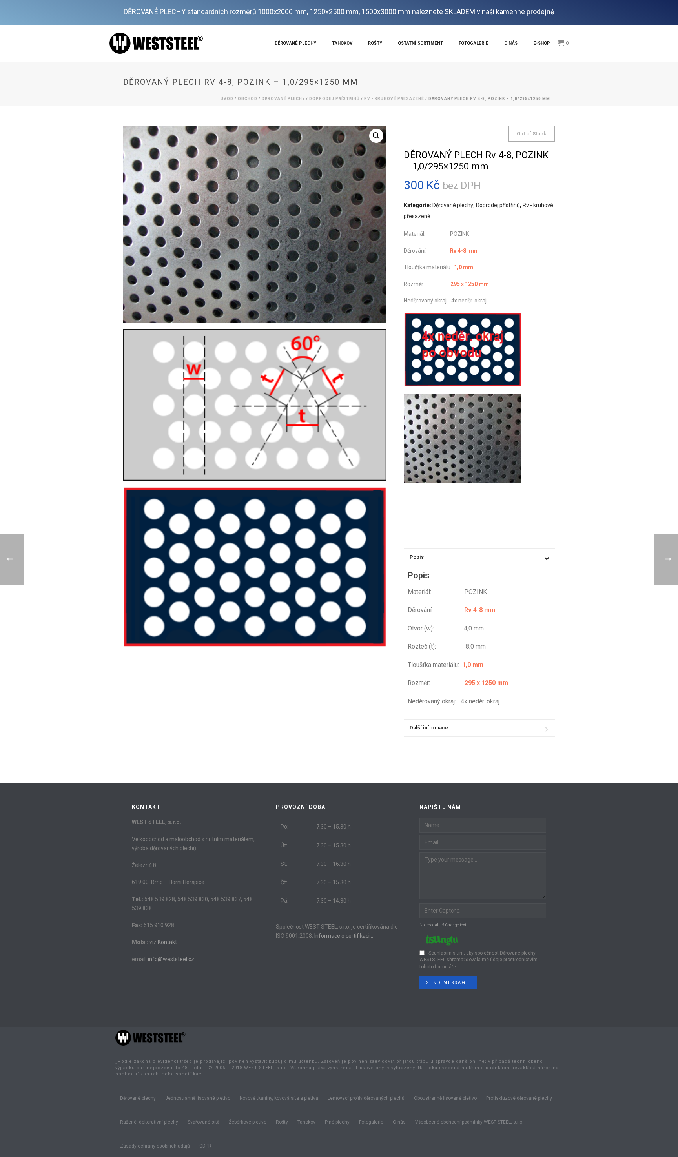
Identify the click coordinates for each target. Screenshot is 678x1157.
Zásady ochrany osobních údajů (155, 1146)
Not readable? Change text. (443, 925)
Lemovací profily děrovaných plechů (366, 1098)
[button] (376, 136)
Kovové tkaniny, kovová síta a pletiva (279, 1098)
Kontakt (167, 942)
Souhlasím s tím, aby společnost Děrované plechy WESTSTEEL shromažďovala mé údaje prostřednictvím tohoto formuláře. (478, 960)
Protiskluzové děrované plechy (519, 1098)
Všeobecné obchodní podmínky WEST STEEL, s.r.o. (469, 1122)
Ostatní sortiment (420, 43)
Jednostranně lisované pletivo (197, 1098)
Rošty (375, 43)
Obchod (247, 99)
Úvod (227, 99)
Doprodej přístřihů (334, 99)
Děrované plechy (295, 43)
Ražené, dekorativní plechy (149, 1122)
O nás (511, 43)
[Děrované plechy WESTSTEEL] (150, 1037)
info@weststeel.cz (171, 959)
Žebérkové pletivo (247, 1122)
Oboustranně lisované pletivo (445, 1098)
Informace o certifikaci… (343, 936)
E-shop (541, 43)
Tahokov (342, 43)
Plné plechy (337, 1122)
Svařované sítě (203, 1122)
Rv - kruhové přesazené (394, 99)
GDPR (205, 1146)
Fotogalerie (473, 43)
